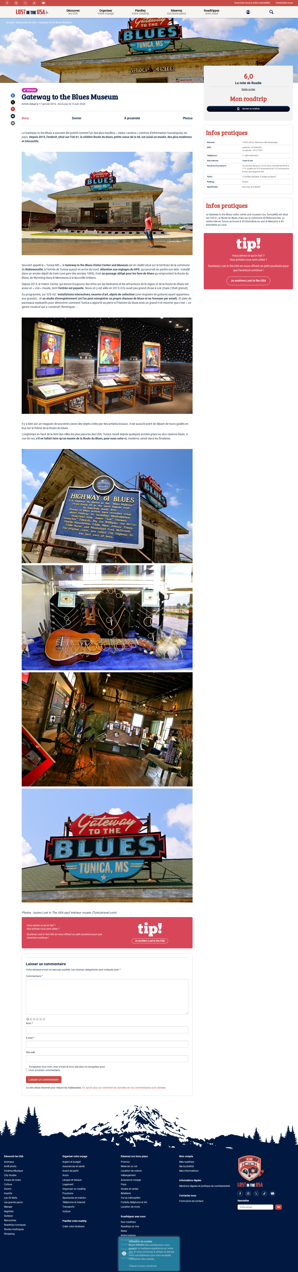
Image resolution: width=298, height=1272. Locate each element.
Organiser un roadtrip (74, 1188)
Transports (68, 1206)
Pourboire (67, 1193)
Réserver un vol (129, 1166)
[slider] (37, 1019)
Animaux (9, 1161)
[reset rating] (27, 1019)
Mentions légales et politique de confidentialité (204, 1186)
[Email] (12, 116)
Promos (125, 1161)
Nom (29, 1023)
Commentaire (34, 976)
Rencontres (10, 1220)
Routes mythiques (14, 1229)
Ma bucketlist (186, 1166)
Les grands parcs (13, 1202)
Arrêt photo (10, 1166)
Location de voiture (131, 1170)
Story (25, 118)
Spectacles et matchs (74, 1197)
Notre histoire (128, 1235)
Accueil (10, 22)
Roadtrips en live (130, 1226)
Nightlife (8, 1211)
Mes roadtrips (186, 1161)
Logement (67, 1184)
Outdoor (8, 1216)
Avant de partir (70, 1170)
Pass (123, 1184)
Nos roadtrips (128, 1222)
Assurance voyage (131, 1180)
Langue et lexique (71, 1180)
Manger (8, 1206)
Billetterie (126, 1193)
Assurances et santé (73, 1166)
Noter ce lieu (248, 89)
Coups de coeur (12, 1180)
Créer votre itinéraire (73, 1226)
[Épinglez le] (12, 108)
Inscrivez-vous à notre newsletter (253, 2)
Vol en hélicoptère (130, 1197)
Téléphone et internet (73, 1202)
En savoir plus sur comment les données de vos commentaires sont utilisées (124, 1087)
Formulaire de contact (191, 1201)
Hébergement (128, 1175)
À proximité (132, 118)
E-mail (30, 1038)
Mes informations (188, 1170)
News (124, 1231)
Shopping (9, 1233)
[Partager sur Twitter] (13, 102)
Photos (188, 118)
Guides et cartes (129, 1188)
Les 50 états (10, 1197)
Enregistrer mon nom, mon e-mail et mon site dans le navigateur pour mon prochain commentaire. (67, 1068)
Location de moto (130, 1206)
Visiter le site (247, 160)
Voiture (66, 1211)
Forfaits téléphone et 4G (134, 1202)
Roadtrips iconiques (15, 1224)
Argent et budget (71, 1161)
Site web (30, 1052)
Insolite (8, 1193)
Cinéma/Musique (13, 1170)
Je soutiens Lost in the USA (150, 940)
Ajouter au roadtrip (251, 108)
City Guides (10, 1175)
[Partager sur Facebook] (12, 95)
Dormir (76, 118)
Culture (8, 1184)
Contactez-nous (284, 2)
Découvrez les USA (26, 22)
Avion (65, 1175)
